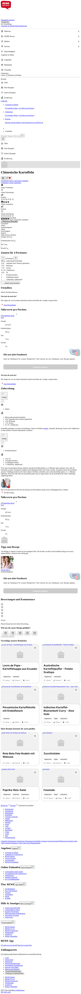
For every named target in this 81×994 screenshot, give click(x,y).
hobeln (46, 428)
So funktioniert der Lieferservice (16, 874)
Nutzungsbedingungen (12, 963)
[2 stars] (12, 633)
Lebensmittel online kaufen (14, 872)
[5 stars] (34, 633)
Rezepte (13, 805)
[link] (42, 106)
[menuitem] (40, 31)
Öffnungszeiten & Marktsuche (15, 913)
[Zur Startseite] (8, 13)
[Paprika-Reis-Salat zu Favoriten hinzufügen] (35, 772)
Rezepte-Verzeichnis (12, 912)
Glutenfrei (25, 181)
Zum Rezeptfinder (9, 305)
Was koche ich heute (12, 915)
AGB (7, 958)
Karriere (8, 893)
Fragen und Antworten (12, 908)
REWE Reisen (10, 927)
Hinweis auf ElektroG (12, 969)
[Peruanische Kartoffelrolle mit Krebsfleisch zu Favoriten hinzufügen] (35, 689)
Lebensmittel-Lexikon (12, 910)
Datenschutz (9, 960)
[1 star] (5, 633)
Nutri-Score (9, 917)
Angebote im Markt (11, 853)
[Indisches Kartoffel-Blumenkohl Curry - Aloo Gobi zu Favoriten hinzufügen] (75, 689)
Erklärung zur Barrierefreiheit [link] (14, 973)
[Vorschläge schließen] (3, 139)
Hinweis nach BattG (12, 967)
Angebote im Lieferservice (14, 854)
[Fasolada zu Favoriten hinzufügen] (75, 772)
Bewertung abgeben (8, 636)
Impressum (8, 962)
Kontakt (7, 898)
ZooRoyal (8, 934)
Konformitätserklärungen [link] (13, 971)
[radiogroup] (40, 633)
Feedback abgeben (40, 367)
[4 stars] (27, 633)
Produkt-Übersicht (11, 877)
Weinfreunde (9, 932)
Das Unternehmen (11, 891)
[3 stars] (20, 633)
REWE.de (4, 805)
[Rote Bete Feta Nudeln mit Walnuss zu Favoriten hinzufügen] (35, 736)
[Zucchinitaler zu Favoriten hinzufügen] (75, 736)
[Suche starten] (22, 135)
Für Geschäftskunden (12, 879)
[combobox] (10, 136)
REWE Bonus (10, 856)
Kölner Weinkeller (11, 936)
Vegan (11, 181)
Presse (7, 896)
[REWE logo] (4, 101)
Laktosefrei (18, 181)
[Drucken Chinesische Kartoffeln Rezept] (3, 178)
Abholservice (9, 875)
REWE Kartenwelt (11, 931)
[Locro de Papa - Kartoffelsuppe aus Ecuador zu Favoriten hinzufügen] (35, 648)
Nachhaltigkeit (10, 889)
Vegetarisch (5, 181)
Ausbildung (9, 894)
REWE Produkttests (11, 862)
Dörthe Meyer (5, 570)
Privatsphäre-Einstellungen (14, 965)
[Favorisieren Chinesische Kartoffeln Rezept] (8, 178)
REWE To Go (10, 929)
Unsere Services (10, 858)
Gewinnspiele (9, 860)
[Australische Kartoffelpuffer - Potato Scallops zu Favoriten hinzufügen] (75, 648)
